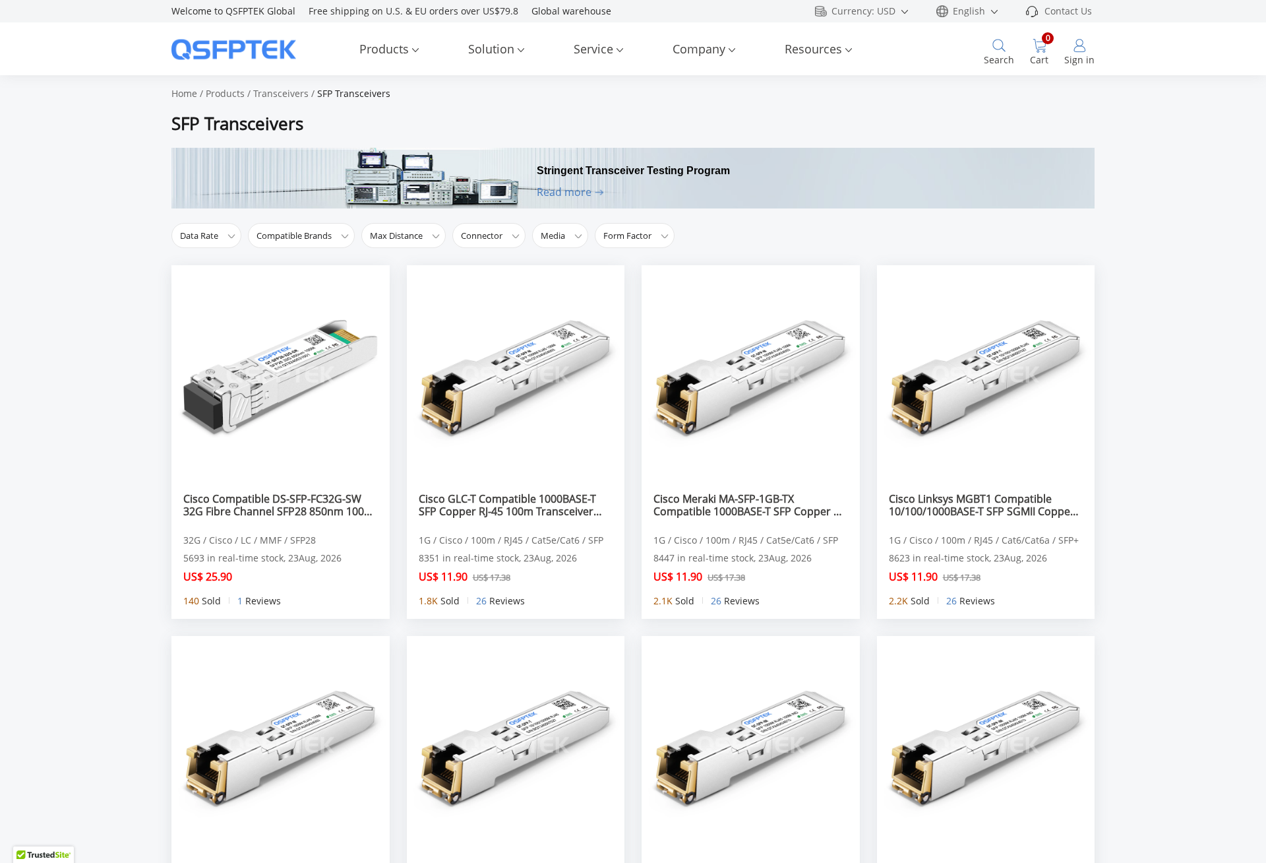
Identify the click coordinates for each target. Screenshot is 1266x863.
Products (384, 49)
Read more (564, 192)
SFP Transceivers (353, 93)
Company (699, 49)
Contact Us (1068, 11)
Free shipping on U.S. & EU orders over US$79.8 (420, 11)
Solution (491, 49)
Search (999, 59)
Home (184, 93)
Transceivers (281, 93)
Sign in (1079, 59)
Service (593, 49)
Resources (813, 49)
